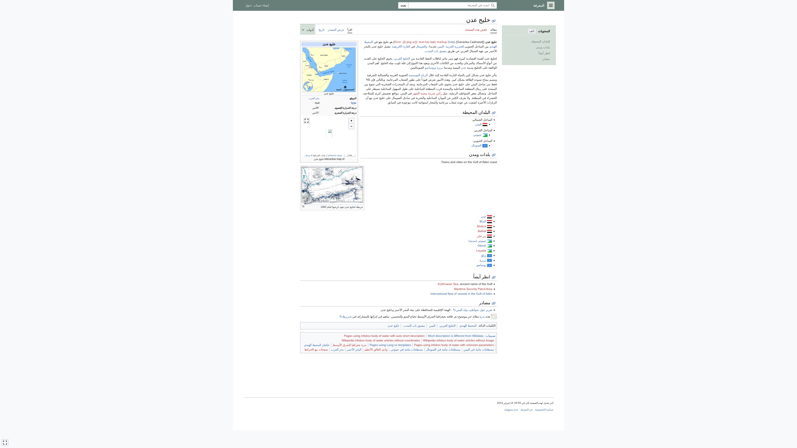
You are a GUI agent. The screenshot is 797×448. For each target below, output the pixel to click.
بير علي (481, 236)
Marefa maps (336, 155)
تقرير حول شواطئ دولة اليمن (474, 310)
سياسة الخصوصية (544, 409)
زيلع (483, 255)
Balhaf (482, 231)
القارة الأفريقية (401, 46)
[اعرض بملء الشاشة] (306, 121)
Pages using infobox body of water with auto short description (384, 335)
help (451, 42)
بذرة (482, 316)
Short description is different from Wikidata (455, 335)
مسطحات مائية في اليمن (478, 349)
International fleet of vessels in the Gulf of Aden (461, 293)
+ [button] (351, 120)
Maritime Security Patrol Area (473, 289)
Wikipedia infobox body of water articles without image (458, 340)
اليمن (440, 46)
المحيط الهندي (468, 325)
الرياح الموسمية (418, 75)
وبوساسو (430, 67)
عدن (463, 67)
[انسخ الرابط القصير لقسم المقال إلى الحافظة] (493, 112)
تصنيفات (491, 335)
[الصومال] (485, 145)
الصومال (476, 145)
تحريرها (347, 316)
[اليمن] (489, 216)
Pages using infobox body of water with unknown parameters (454, 345)
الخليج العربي (402, 58)
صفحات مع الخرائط (316, 349)
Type (353, 103)
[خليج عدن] (329, 136)
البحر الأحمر (354, 349)
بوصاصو (481, 265)
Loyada (481, 250)
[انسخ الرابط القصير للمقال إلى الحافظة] (493, 21)
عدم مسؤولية (511, 409)
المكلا (482, 221)
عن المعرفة (527, 409)
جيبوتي (477, 134)
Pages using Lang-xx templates (390, 345)
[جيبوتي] (485, 134)
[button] (551, 5)
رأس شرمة (435, 93)
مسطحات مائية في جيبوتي (407, 349)
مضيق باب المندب (436, 51)
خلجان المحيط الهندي (317, 345)
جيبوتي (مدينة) (477, 240)
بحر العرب (314, 98)
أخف (531, 31)
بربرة (440, 67)
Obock (482, 245)
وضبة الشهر (420, 93)
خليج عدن (393, 325)
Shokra (481, 226)
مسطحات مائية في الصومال (443, 349)
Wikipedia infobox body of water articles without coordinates (381, 340)
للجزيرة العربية (455, 46)
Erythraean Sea (448, 284)
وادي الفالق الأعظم (375, 349)
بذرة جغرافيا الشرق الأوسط (350, 345)
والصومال (421, 46)
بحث (403, 5)
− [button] (351, 126)
